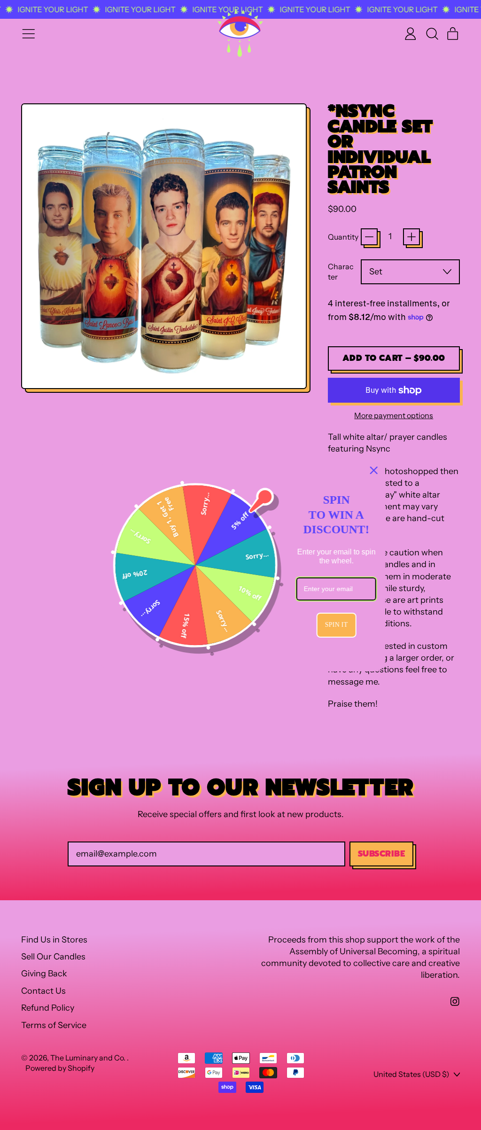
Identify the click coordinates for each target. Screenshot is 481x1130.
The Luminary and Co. (88, 1057)
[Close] (371, 470)
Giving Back (44, 973)
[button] (431, 33)
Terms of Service (53, 1025)
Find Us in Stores (54, 940)
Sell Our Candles (53, 956)
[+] (411, 236)
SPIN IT (334, 625)
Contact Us (43, 991)
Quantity (343, 237)
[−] (369, 236)
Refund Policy (47, 1008)
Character (341, 271)
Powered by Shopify (59, 1068)
